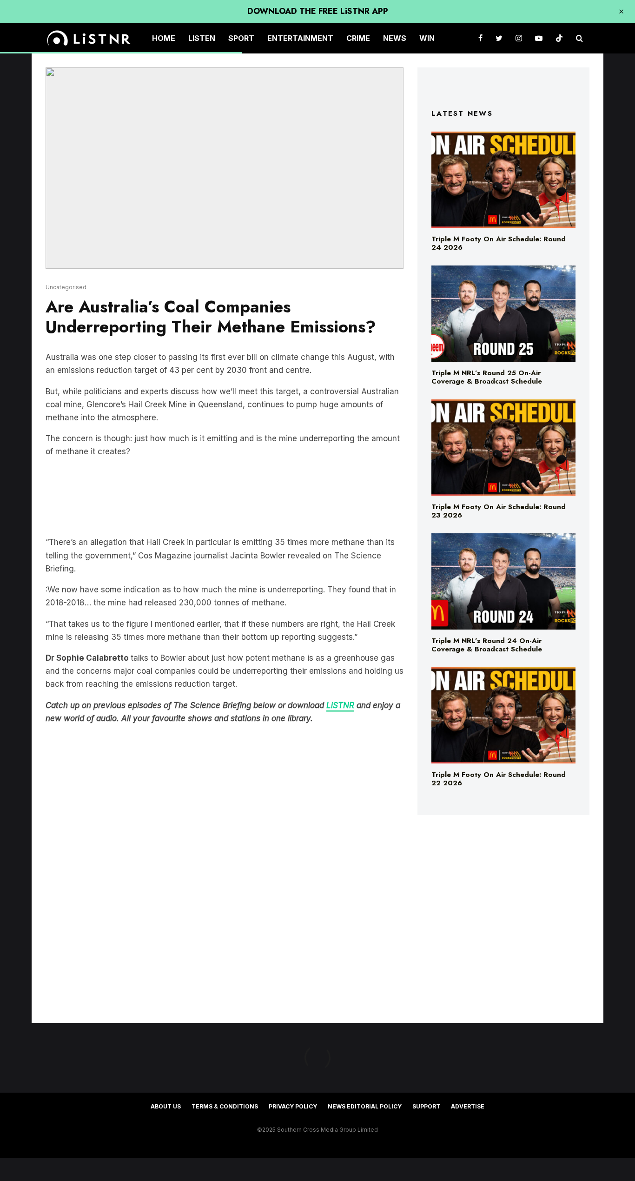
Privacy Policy (293, 1106)
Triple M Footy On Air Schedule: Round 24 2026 (498, 243)
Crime (358, 38)
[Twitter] (499, 38)
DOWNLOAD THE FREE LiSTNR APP (317, 11)
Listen (201, 38)
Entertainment (300, 38)
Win (427, 38)
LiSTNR (340, 705)
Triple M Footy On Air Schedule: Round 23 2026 (498, 511)
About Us (166, 1106)
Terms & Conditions (225, 1106)
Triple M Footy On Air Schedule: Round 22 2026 (498, 778)
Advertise (467, 1106)
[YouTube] (539, 38)
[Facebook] (480, 38)
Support (426, 1106)
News (394, 38)
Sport (241, 38)
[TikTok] (559, 38)
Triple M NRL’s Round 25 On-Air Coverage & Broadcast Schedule (486, 377)
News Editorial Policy (365, 1106)
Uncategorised (66, 287)
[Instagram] (519, 38)
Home (163, 38)
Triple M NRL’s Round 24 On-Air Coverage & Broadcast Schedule (486, 645)
